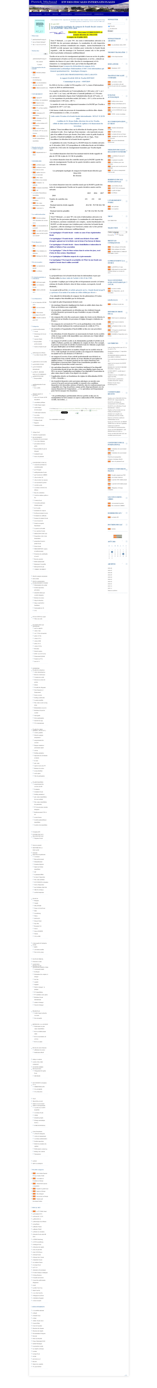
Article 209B (37, 641)
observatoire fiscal (38, 417)
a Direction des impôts (38, 1247)
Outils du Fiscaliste (36, 14)
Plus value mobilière (39, 879)
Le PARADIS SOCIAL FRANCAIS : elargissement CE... (117, 399)
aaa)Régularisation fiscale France (39, 384)
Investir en (35, 898)
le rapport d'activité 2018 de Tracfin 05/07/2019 (77, 78)
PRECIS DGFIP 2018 (42, 88)
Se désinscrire (113, 28)
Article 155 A (37, 638)
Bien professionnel (39, 859)
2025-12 (110, 586)
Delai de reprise (38, 651)
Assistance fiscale (38, 1112)
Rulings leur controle (39, 1151)
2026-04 (110, 577)
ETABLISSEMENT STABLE (40, 583)
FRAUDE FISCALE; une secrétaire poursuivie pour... (117, 434)
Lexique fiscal (36, 1354)
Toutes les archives (112, 590)
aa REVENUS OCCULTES (40, 362)
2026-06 (110, 572)
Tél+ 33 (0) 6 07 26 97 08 (39, 44)
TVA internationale (39, 723)
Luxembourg (37, 913)
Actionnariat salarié (39, 969)
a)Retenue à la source (39, 1050)
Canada (36, 903)
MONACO (37, 918)
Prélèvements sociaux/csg (40, 1149)
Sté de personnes (37, 1068)
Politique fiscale (38, 420)
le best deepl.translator (117, 56)
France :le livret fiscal (39, 908)
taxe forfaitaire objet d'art (40, 887)
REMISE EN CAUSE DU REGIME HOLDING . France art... (117, 368)
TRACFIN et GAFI (38, 1101)
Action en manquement (40, 1136)
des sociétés (37, 388)
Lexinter (35, 1351)
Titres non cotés (38, 619)
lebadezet (110, 414)
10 (112, 552)
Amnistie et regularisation (39, 435)
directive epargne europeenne (40, 576)
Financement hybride (39, 656)
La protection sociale (38, 1346)
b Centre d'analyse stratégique (40, 1272)
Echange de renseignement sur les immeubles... (116, 403)
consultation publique (39, 402)
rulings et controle (37, 1059)
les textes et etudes (116, 288)
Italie (35, 911)
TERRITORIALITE (39, 1086)
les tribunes (39, 271)
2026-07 (110, 570)
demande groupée (38, 1118)
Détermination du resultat (40, 585)
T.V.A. (34, 1084)
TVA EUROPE (38, 1089)
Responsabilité (38, 378)
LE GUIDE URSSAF (117, 477)
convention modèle (39, 949)
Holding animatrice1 (39, 794)
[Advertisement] (117, 604)
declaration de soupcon (40, 510)
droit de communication (39, 581)
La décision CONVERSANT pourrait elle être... (117, 426)
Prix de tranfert (38, 1018)
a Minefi (35, 1313)
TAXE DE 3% (40, 208)
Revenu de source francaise (39, 1048)
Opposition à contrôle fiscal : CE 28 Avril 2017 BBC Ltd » (90, 21)
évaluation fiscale (38, 792)
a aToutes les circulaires (39, 1232)
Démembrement (38, 862)
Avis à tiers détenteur (39, 441)
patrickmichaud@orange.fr (39, 39)
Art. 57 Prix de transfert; (40, 633)
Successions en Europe (42, 1196)
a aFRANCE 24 (37, 1219)
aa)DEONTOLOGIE (38, 376)
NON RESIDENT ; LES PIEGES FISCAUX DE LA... (117, 430)
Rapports (36, 423)
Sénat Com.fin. (36, 1290)
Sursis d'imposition (39, 884)
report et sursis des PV (40, 766)
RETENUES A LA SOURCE (40, 1024)
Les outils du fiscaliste (42, 231)
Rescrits (35, 1361)
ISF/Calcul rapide (40, 282)
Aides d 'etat (37, 631)
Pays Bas (36, 923)
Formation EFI (36, 832)
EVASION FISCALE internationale (38, 625)
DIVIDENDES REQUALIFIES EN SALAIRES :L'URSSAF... (117, 356)
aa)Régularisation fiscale (40, 472)
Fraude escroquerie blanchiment (66, 408)
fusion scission (38, 695)
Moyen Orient (37, 921)
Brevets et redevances (39, 674)
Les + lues (47, 14)
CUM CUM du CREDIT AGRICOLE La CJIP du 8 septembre (117, 422)
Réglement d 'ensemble (40, 564)
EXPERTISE (36, 668)
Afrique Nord (36, 432)
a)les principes (115, 206)
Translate (121, 235)
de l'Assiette (37, 508)
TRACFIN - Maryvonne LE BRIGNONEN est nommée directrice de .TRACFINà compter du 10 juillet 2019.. (84, 34)
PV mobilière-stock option (41, 994)
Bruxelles (36, 648)
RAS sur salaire (38, 1041)
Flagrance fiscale (38, 838)
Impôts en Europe (40, 1191)
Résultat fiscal (36, 1011)
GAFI (34, 1285)
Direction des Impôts (38, 1331)
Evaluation (37, 789)
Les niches (37, 415)
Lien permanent (67, 410)
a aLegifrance (36, 1224)
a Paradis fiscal (36, 1315)
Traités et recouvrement (38, 1104)
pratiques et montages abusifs (115, 459)
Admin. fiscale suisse (38, 1320)
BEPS (35, 947)
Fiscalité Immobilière (38, 782)
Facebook (94, 410)
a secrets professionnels (39, 329)
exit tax (36, 750)
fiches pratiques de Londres (118, 249)
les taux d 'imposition (39, 877)
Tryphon (110, 398)
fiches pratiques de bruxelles (119, 247)
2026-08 (110, 568)
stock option (37, 773)
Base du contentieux (39, 492)
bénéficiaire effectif (39, 1052)
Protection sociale (37, 961)
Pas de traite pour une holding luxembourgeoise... (116, 410)
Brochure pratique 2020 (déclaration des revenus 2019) (40, 220)
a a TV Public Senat (41, 1211)
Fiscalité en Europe (116, 132)
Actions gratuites (38, 732)
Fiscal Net (55, 14)
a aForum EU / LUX (38, 1216)
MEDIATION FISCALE (40, 533)
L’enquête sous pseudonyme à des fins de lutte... (116, 414)
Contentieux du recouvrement (40, 439)
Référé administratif (39, 561)
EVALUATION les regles (39, 616)
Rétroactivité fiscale (39, 566)
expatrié (36, 982)
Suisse (36, 928)
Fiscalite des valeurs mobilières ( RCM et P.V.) (39, 729)
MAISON (110, 406)
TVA (35, 610)
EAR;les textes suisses (117, 101)
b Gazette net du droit (38, 1277)
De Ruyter (37, 972)
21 (123, 554)
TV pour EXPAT (37, 1366)
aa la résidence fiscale (117, 186)
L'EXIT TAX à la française (118, 188)
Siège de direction (38, 600)
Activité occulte (38, 485)
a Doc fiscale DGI (37, 1249)
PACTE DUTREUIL (38, 959)
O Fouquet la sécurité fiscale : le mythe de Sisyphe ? (117, 331)
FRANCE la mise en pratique (119, 107)
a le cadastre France (38, 1262)
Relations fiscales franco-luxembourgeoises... (114, 383)
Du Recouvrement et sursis (41, 513)
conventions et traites (117, 82)
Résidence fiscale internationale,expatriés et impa (40, 966)
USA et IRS (37, 936)
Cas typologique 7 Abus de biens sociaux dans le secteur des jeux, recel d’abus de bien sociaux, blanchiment (74, 251)
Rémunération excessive (40, 708)
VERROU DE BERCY (40, 569)
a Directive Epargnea (39, 1133)
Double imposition (39, 1141)
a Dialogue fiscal (37, 1244)
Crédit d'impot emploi (39, 405)
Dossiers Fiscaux (98, 14)
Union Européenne (37, 1131)
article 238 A (37, 643)
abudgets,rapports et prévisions (38, 394)
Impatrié (36, 984)
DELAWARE (37, 905)
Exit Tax (36, 979)
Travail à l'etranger (38, 1005)
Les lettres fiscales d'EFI (40, 355)
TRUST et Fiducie (38, 890)
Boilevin (110, 418)
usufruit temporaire (39, 892)
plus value (36, 763)
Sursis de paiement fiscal (118, 461)
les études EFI (115, 517)
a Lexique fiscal (37, 1265)
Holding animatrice (39, 753)
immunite (35, 853)
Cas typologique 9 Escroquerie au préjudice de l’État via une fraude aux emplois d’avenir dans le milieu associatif (75, 261)
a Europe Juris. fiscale (38, 1257)
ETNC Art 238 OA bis (40, 654)
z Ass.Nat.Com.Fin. (38, 1293)
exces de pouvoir (38, 521)
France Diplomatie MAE (39, 1341)
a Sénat (34, 1318)
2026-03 (110, 579)
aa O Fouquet (37, 470)
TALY (34, 1098)
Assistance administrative (40, 1139)
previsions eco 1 (37, 1359)
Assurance (37, 856)
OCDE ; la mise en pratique (118, 114)
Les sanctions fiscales (39, 531)
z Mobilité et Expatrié (38, 1298)
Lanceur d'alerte (38, 339)
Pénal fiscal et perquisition (114, 457)
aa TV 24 (35, 1267)
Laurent (110, 425)
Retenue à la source (39, 598)
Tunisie (36, 933)
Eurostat (35, 1336)
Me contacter (39, 61)
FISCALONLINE (37, 1338)
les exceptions (115, 209)
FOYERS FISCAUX (38, 834)
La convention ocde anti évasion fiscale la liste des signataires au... (117, 85)
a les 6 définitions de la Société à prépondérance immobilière (40, 138)
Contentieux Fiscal (66, 14)
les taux (36, 760)
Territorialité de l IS (39, 608)
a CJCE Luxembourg (38, 1242)
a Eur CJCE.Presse (37, 1252)
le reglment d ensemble (117, 160)
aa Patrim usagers (40, 165)
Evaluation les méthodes (40, 515)
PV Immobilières (38, 992)
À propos (39, 64)
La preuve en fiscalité (39, 528)
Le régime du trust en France (119, 134)
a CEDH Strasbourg (38, 1239)
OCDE (34, 945)
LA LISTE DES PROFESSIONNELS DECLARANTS (77, 74)
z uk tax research (37, 1300)
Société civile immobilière (40, 825)
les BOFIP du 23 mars (117, 267)
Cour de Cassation (37, 1326)
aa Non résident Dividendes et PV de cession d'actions (40, 130)
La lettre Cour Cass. (38, 1288)
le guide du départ (116, 190)
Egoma (109, 421)
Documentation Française (39, 1333)
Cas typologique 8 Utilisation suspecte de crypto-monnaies (70, 256)
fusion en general (37, 845)
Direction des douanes (38, 1328)
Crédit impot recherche (40, 412)
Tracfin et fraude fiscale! (40, 346)
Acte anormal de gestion (40, 482)
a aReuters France (37, 1226)
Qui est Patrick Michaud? (39, 42)
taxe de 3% (37, 661)
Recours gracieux (38, 559)
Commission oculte (39, 677)
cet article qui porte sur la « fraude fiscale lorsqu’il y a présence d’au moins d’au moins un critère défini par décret (77, 291)
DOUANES (36, 578)
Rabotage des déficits (41, 256)
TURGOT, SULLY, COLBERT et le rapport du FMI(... (117, 375)
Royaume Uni (37, 926)
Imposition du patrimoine (39, 854)
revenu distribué (38, 771)
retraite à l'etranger (38, 1002)
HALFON (110, 402)
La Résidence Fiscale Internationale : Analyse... (117, 406)
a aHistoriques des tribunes (39, 1221)
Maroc (36, 916)
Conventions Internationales (83, 14)
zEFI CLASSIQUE (38, 1163)
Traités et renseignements (39, 1105)
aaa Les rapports (38, 628)
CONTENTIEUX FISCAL (40, 462)
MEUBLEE (37, 1076)
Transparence (37, 1154)
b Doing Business (37, 1275)
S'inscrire (112, 26)
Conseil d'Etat (36, 1323)
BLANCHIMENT (37, 437)
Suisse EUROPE (38, 931)
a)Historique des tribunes (39, 353)
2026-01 (110, 584)
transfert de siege (38, 720)
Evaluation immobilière (42, 188)
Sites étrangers (40, 1194)
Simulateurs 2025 (116, 68)
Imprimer (85, 410)
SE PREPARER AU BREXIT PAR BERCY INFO (117, 252)
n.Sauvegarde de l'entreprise (40, 943)
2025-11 (110, 588)
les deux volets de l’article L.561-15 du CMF (76, 278)
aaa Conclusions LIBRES (40, 475)
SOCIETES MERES (38, 1067)
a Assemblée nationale (38, 1310)
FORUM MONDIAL (39, 1125)
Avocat (36, 331)
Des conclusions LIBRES (118, 505)
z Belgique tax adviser (38, 1295)
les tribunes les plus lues (118, 304)
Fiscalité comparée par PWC (119, 475)
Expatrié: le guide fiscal (42, 1188)
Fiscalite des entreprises (39, 670)
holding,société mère (39, 697)
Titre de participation (39, 776)
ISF (37, 190)
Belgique (36, 900)
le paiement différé (38, 874)
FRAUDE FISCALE (38, 836)
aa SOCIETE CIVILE (38, 364)
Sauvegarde (37, 715)
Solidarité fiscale (38, 454)
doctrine (114, 529)
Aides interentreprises (39, 672)
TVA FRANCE (38, 1092)
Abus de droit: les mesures (41, 480)
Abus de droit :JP (38, 477)
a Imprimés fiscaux (37, 1260)
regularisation (36, 964)
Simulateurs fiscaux (39, 425)
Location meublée (38, 700)
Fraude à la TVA (38, 659)
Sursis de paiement (39, 456)
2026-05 (110, 575)
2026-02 (110, 581)
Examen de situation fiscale (41, 518)
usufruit (35, 1161)
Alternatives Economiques (39, 1270)
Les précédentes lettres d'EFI (119, 45)
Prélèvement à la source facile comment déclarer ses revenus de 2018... (117, 271)
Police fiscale (37, 546)
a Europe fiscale (37, 1254)
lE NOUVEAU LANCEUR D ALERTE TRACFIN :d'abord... (116, 379)
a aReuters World (37, 1229)
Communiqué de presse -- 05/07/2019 (76, 81)
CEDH (36, 1115)
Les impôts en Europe (38, 1349)
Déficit (36, 685)
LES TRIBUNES (112, 220)
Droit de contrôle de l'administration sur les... (116, 418)
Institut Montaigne (37, 1343)
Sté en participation (39, 718)
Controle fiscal (38, 500)
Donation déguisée (39, 864)
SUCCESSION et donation (41, 882)
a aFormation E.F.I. (37, 1214)
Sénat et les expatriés (38, 1364)
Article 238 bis (38, 646)
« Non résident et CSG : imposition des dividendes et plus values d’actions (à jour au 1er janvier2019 (76, 20)
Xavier (109, 429)
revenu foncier (38, 817)
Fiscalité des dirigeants (40, 687)
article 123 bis (37, 636)
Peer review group (39, 952)
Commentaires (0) (75, 410)
